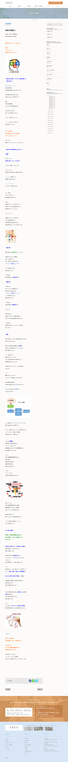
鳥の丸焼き (48, 57)
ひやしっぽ (48, 48)
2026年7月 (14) (52, 98)
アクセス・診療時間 (9, 744)
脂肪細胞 (7, 389)
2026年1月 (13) (52, 107)
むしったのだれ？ (49, 74)
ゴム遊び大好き (49, 78)
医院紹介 (7, 740)
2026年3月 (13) (52, 104)
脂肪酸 (15, 384)
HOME (7, 738)
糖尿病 (26, 742)
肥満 (25, 753)
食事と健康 (8, 23)
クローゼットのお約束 (50, 70)
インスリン (7, 176)
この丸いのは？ (49, 61)
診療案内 (26, 738)
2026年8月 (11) (52, 96)
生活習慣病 (26, 740)
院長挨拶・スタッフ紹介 (9, 742)
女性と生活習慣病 (27, 744)
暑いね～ (48, 44)
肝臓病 (26, 749)
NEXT (39, 689)
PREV (8, 689)
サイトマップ (8, 749)
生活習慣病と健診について (29, 751)
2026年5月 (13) (52, 101)
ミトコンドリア (8, 183)
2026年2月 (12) (52, 106)
